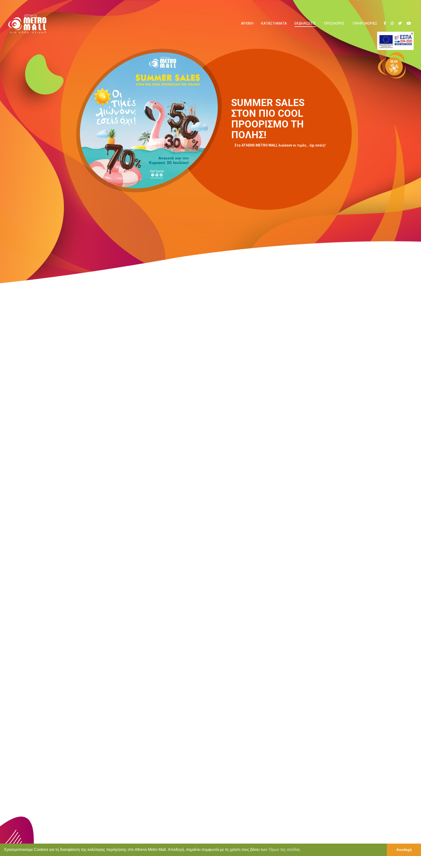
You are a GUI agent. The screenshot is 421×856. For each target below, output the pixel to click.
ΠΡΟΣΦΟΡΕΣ (334, 23)
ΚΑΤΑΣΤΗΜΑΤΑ (274, 23)
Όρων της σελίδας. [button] (285, 849)
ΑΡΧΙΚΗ (247, 23)
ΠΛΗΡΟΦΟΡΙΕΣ (365, 23)
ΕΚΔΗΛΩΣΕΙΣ (305, 23)
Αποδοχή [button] (404, 850)
